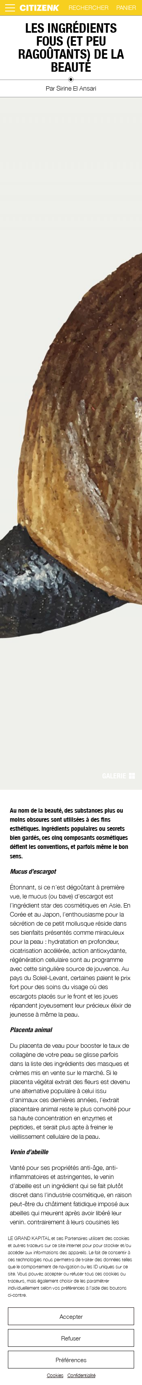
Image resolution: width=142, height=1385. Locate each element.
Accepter (71, 1316)
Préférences (71, 1359)
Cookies (55, 1375)
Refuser (71, 1338)
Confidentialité (81, 1375)
